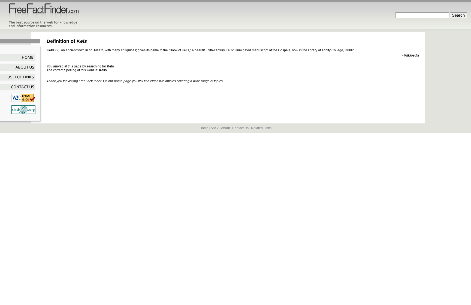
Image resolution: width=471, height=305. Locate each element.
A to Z (215, 128)
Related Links (261, 128)
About (225, 128)
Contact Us (240, 128)
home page (122, 81)
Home (204, 128)
